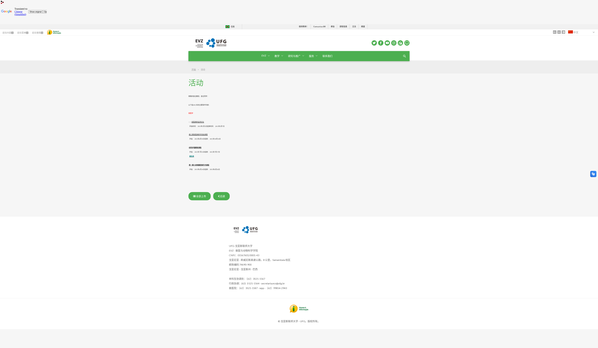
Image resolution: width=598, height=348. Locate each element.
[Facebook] (380, 43)
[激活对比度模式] (563, 32)
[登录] (2, 2)
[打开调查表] (404, 56)
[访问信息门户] (299, 311)
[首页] (195, 47)
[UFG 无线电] (400, 43)
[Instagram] (393, 43)
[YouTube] (387, 43)
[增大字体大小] (554, 32)
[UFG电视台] (407, 43)
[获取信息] (54, 32)
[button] (264, 55)
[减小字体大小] (559, 32)
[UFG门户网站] (250, 232)
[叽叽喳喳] (374, 43)
